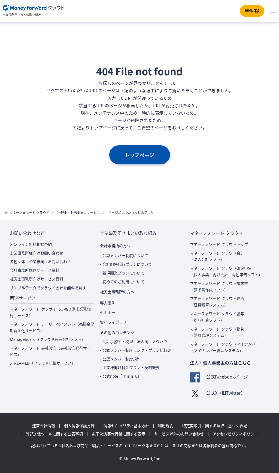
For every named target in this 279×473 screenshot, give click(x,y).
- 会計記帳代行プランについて (126, 264)
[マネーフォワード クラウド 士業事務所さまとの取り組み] (34, 11)
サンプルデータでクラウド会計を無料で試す (48, 287)
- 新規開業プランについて (122, 273)
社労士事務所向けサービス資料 (36, 279)
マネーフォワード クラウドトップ (219, 244)
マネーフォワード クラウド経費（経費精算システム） (217, 302)
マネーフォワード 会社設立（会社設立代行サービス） (50, 351)
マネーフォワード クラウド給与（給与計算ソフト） (217, 317)
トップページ (139, 154)
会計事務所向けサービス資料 (34, 270)
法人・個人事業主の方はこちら (220, 363)
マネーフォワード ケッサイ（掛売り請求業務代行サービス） (50, 312)
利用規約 (165, 426)
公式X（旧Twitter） (225, 393)
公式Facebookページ (227, 377)
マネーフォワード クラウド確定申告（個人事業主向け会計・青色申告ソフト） (226, 271)
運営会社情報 (43, 426)
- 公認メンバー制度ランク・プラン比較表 (135, 350)
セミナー (107, 312)
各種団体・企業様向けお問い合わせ (40, 261)
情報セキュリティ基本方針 (126, 426)
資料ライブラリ (113, 322)
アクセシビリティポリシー (235, 434)
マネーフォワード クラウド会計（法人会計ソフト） (217, 256)
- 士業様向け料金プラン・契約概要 (130, 367)
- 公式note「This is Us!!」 (122, 376)
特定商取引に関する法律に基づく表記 (214, 426)
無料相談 (252, 10)
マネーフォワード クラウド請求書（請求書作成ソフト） (219, 286)
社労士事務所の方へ (117, 291)
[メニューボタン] (273, 11)
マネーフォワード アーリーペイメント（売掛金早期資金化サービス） (52, 327)
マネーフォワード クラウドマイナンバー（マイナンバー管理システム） (224, 347)
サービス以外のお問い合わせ (179, 434)
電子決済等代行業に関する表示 (118, 434)
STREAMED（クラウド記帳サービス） (42, 363)
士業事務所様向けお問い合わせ (36, 253)
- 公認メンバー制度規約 (120, 359)
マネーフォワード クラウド (29, 212)
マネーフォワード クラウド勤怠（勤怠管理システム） (217, 332)
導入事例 (107, 303)
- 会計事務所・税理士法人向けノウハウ (133, 341)
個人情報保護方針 (79, 426)
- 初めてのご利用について (122, 281)
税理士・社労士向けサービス (78, 212)
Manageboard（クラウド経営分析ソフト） (47, 339)
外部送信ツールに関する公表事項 (54, 434)
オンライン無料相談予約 (31, 244)
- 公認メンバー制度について (124, 255)
